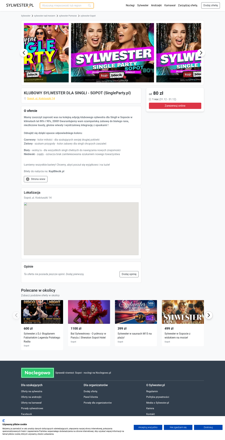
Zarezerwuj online (175, 105)
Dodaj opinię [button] (129, 274)
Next (201, 52)
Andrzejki (156, 5)
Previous (24, 52)
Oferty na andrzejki (31, 397)
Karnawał (169, 5)
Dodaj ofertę (210, 5)
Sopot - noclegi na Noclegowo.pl (93, 372)
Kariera (150, 408)
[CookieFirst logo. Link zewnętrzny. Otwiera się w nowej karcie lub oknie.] (3, 420)
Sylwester (142, 5)
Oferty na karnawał (31, 402)
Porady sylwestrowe (32, 408)
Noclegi (130, 5)
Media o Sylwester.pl (157, 402)
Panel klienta (91, 397)
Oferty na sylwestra (31, 391)
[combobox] (63, 5)
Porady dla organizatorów (98, 402)
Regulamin (152, 391)
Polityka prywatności (157, 397)
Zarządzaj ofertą (187, 5)
